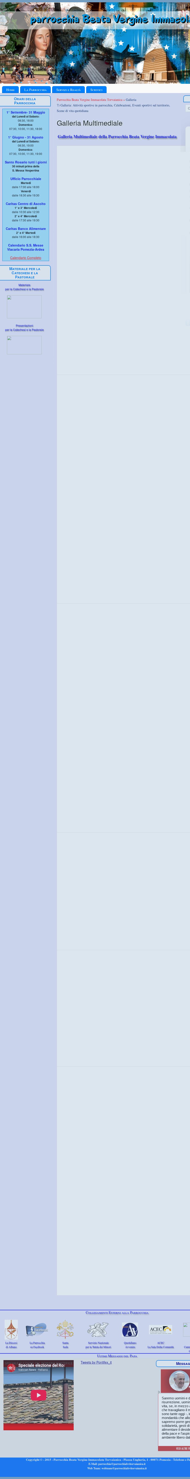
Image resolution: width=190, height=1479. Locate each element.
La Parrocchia (35, 89)
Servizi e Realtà (68, 89)
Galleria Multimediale (90, 123)
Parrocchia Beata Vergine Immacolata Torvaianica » (91, 99)
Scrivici (96, 89)
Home (10, 89)
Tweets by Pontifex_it (96, 1362)
